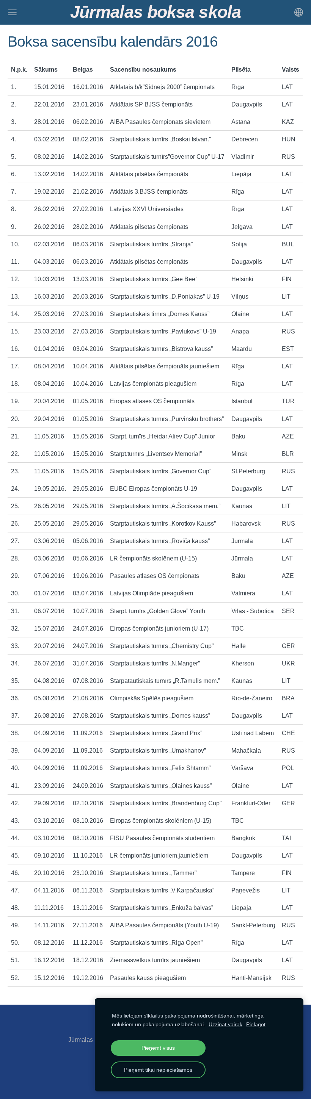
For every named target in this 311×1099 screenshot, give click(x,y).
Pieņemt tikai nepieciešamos (158, 1070)
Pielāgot (255, 1024)
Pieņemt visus (158, 1048)
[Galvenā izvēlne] (12, 12)
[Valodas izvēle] (298, 12)
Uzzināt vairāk (225, 1024)
